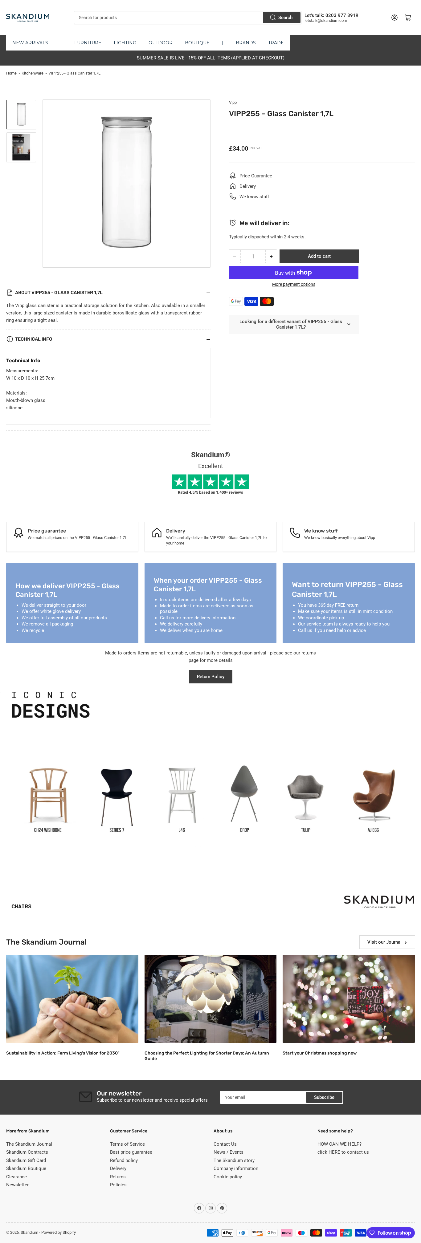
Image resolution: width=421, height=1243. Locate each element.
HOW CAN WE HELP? (339, 1144)
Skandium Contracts (27, 1152)
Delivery (118, 1168)
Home (11, 73)
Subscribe (324, 1097)
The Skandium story (234, 1160)
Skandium (29, 1232)
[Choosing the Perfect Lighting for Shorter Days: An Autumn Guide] (211, 999)
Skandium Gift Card (26, 1160)
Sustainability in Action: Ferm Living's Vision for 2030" (63, 1053)
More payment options (293, 284)
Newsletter (17, 1185)
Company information (236, 1168)
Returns (118, 1177)
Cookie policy (228, 1177)
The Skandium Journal (29, 1144)
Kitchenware (32, 73)
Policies (118, 1185)
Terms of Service (127, 1144)
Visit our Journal (384, 942)
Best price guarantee (131, 1152)
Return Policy (210, 676)
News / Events (228, 1152)
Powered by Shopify (58, 1232)
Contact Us (225, 1144)
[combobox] (188, 17)
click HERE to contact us (343, 1152)
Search (285, 17)
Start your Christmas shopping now (320, 1053)
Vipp (233, 102)
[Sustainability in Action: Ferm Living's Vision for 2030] (72, 999)
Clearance (16, 1177)
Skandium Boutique (26, 1168)
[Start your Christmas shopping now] (349, 999)
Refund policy (124, 1160)
